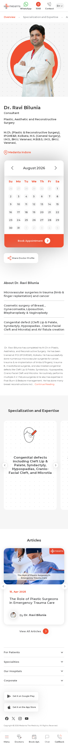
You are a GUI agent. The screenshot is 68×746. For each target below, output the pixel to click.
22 (57, 212)
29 (57, 219)
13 (42, 204)
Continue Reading (44, 384)
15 (57, 204)
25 (26, 219)
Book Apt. (34, 741)
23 (10, 219)
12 (34, 204)
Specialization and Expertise (40, 17)
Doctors (19, 741)
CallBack (59, 741)
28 (49, 219)
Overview (9, 17)
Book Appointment (30, 240)
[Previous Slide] (5, 465)
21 (49, 212)
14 (49, 204)
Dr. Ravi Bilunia (35, 615)
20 (41, 212)
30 (10, 227)
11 (26, 204)
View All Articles (30, 631)
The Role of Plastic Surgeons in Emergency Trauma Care (33, 601)
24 (18, 219)
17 (18, 212)
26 (34, 219)
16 (10, 212)
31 (18, 227)
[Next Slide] (56, 465)
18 (26, 212)
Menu (7, 741)
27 (41, 219)
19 (34, 212)
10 (18, 204)
